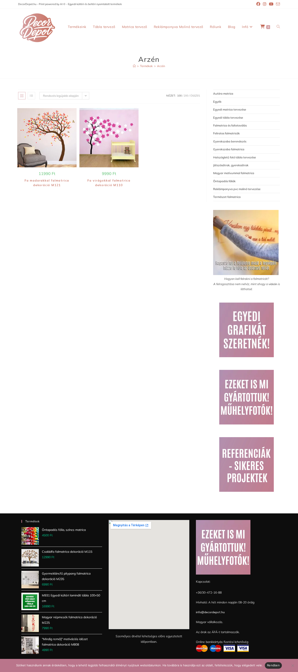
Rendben (273, 665)
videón (273, 284)
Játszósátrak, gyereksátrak (230, 165)
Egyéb (217, 101)
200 (186, 95)
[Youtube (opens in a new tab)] (271, 4)
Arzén (161, 66)
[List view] (31, 95)
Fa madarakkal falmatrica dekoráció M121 (47, 182)
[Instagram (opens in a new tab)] (265, 4)
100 (179, 95)
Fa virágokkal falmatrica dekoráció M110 (108, 182)
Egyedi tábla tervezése (228, 117)
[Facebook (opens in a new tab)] (258, 4)
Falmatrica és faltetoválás (230, 125)
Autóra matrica (223, 93)
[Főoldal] (134, 66)
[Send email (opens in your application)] (277, 4)
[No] (292, 665)
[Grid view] (22, 95)
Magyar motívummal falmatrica (233, 173)
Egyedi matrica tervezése (229, 109)
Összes (195, 95)
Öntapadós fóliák (224, 181)
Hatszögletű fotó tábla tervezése (234, 157)
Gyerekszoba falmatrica (228, 149)
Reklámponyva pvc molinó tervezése (236, 189)
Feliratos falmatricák (226, 133)
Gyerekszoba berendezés (229, 141)
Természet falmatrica (227, 197)
